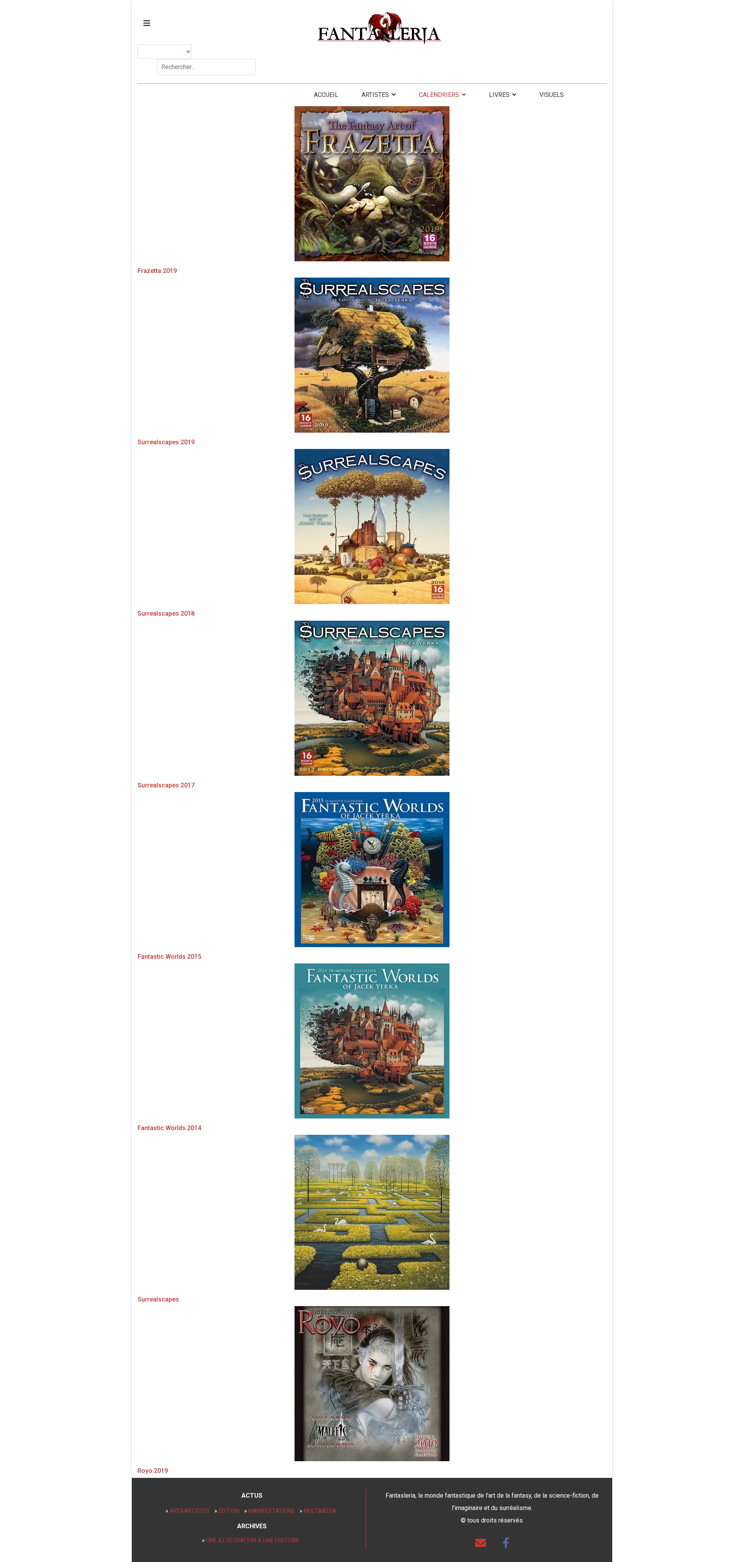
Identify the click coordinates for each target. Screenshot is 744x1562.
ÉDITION (229, 1510)
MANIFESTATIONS (271, 1510)
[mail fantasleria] (480, 1543)
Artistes (375, 94)
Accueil (326, 94)
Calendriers (439, 94)
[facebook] (506, 1543)
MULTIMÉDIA (320, 1510)
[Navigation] (146, 23)
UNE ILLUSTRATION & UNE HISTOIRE (253, 1540)
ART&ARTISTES (190, 1510)
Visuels (551, 94)
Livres (499, 94)
